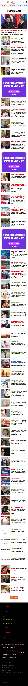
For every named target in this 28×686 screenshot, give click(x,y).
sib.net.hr (14, 672)
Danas (8, 607)
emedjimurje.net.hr (6, 672)
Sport (8, 611)
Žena (7, 628)
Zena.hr (8, 667)
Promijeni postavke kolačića (9, 657)
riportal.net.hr (15, 674)
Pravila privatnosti (7, 654)
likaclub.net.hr (10, 678)
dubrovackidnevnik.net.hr (8, 676)
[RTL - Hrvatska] (5, 662)
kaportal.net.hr (20, 672)
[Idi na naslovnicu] (11, 3)
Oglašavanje (12, 647)
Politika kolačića (15, 651)
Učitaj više (14, 597)
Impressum (5, 647)
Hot (7, 615)
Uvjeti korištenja (6, 651)
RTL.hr (3, 667)
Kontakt (14, 654)
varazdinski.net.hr (6, 674)
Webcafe (9, 624)
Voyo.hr (12, 667)
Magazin (9, 619)
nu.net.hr (4, 678)
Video (8, 632)
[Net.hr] (12, 662)
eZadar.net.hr (18, 676)
